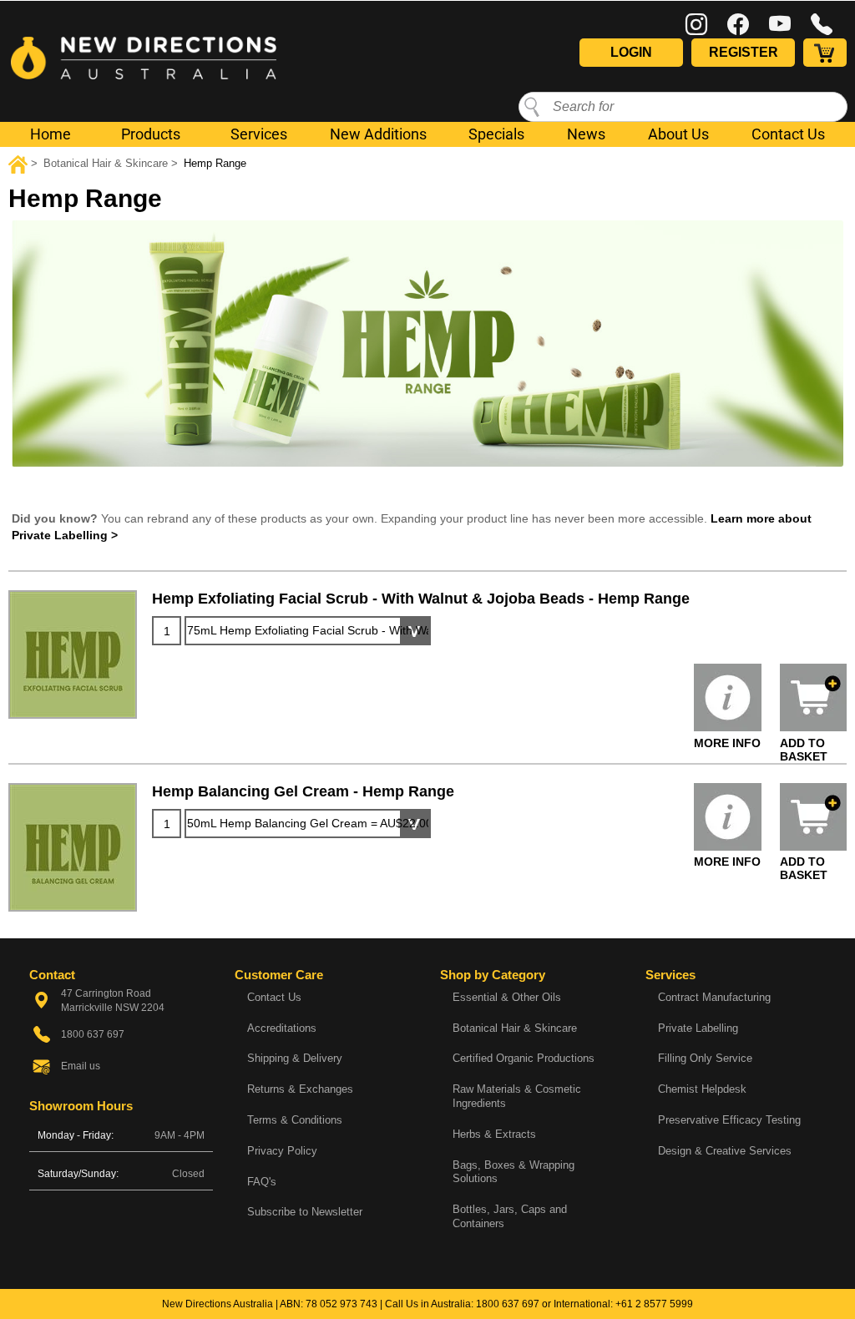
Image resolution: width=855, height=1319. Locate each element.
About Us (678, 134)
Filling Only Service (705, 1058)
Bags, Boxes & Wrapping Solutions (513, 1172)
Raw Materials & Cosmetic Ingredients (517, 1096)
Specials (496, 134)
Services (258, 134)
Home (50, 134)
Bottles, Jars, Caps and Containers (510, 1216)
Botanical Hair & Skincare (515, 1028)
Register (743, 52)
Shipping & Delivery (294, 1058)
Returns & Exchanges (300, 1089)
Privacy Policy (282, 1151)
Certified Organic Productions (523, 1058)
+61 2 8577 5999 (654, 1304)
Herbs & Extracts (494, 1134)
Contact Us (788, 134)
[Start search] (531, 106)
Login (631, 52)
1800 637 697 (507, 1304)
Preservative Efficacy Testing (729, 1120)
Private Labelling (698, 1028)
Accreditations (281, 1028)
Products (150, 134)
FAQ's (261, 1181)
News (586, 134)
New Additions (378, 134)
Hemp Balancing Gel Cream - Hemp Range (303, 791)
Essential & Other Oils (507, 997)
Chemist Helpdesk (702, 1089)
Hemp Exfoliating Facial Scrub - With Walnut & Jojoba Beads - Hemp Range (421, 598)
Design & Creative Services (725, 1151)
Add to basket (803, 749)
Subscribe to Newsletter (304, 1211)
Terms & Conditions (294, 1120)
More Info (727, 743)
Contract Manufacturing (714, 997)
